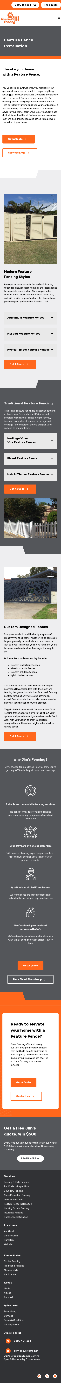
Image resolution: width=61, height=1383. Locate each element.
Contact (8, 1316)
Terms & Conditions (14, 1320)
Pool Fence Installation (16, 1217)
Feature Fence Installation (18, 1204)
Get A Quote (15, 139)
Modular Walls (11, 1270)
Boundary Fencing (13, 1191)
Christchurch (11, 1235)
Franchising (10, 1311)
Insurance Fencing (13, 1212)
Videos (7, 1293)
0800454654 (23, 5)
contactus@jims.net (26, 1351)
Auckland (9, 1231)
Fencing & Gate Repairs (16, 1182)
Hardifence (10, 1274)
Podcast (8, 1297)
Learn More (28, 1158)
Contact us (23, 1096)
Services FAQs (16, 152)
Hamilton (9, 1240)
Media (7, 1288)
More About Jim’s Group (27, 979)
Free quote (51, 5)
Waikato (8, 1244)
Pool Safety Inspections (16, 1186)
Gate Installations (13, 1199)
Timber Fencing (12, 1261)
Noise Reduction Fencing (17, 1195)
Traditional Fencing (14, 1265)
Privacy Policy (11, 1324)
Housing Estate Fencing (16, 1208)
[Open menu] (59, 18)
